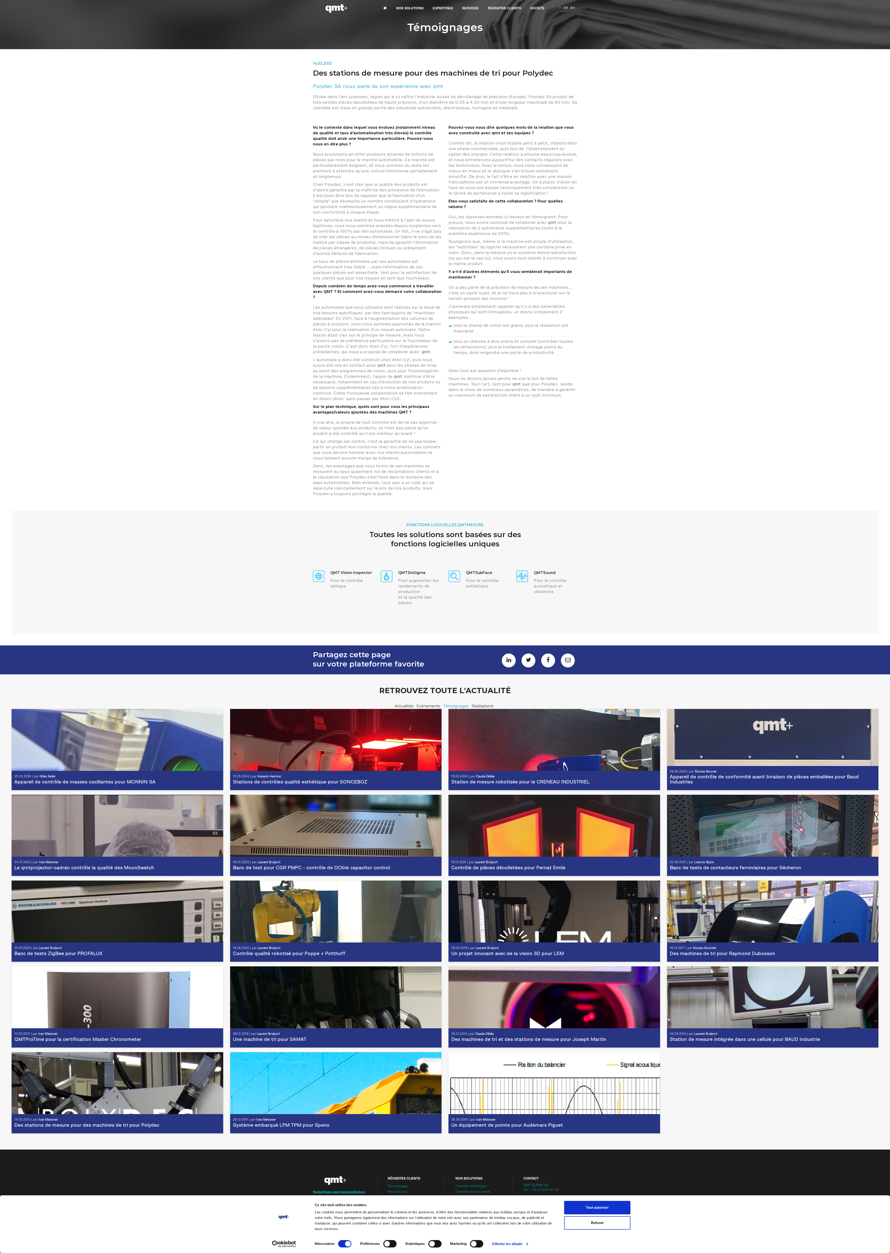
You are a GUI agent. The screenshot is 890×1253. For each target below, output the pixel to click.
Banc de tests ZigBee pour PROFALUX (58, 954)
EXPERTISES (443, 8)
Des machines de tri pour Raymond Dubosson (722, 954)
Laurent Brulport (268, 862)
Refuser (597, 1223)
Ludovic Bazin (704, 862)
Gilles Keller (47, 776)
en (572, 8)
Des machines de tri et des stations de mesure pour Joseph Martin (528, 1040)
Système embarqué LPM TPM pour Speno (281, 1125)
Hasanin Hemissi (269, 776)
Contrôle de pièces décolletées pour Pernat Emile (508, 868)
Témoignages (456, 706)
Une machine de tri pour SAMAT (269, 1040)
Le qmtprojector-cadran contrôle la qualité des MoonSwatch (84, 868)
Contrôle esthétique (470, 1186)
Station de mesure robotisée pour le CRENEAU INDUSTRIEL (520, 782)
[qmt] (336, 8)
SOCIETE (537, 8)
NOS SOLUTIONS (409, 8)
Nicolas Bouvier (706, 771)
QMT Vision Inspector (351, 572)
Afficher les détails (507, 1244)
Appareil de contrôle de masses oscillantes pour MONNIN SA (85, 782)
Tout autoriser (597, 1207)
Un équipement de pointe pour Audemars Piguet (507, 1125)
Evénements (428, 706)
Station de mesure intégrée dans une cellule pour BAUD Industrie (745, 1040)
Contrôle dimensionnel (472, 1192)
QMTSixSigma (411, 572)
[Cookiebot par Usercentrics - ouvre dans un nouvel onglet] (284, 1243)
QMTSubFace (479, 572)
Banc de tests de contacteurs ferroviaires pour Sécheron (735, 868)
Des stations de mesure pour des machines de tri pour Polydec (86, 1125)
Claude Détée (485, 776)
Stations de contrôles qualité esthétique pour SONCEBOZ (300, 782)
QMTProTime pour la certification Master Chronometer (77, 1040)
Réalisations (482, 706)
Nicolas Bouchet (704, 948)
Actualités (404, 706)
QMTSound (545, 572)
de (565, 8)
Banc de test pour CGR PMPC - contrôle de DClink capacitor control (311, 868)
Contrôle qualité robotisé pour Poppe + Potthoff (289, 954)
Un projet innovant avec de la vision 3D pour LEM (507, 954)
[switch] (390, 1243)
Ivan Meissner (48, 862)
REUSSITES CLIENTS (504, 8)
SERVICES (470, 8)
